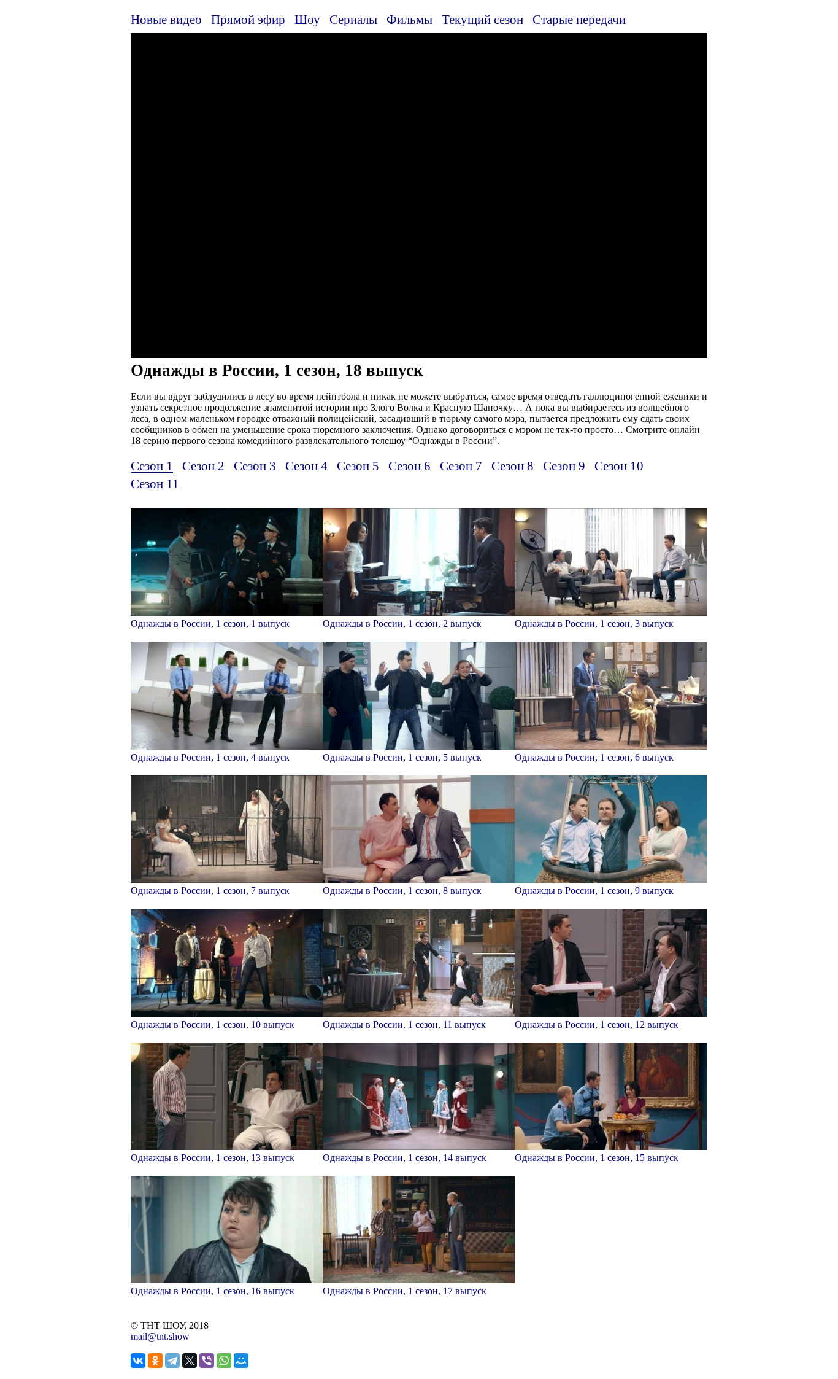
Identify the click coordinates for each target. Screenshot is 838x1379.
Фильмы (409, 19)
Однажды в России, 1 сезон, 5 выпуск (402, 757)
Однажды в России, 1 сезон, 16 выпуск (212, 1291)
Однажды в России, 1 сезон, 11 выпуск (404, 1024)
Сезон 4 (306, 466)
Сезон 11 (155, 483)
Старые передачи (579, 19)
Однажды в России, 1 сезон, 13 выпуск (212, 1157)
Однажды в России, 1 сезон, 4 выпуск (210, 757)
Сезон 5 (358, 466)
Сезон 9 (564, 466)
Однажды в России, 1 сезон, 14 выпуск (404, 1157)
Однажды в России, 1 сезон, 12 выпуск (596, 1024)
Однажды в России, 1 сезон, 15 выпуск (596, 1157)
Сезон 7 (461, 466)
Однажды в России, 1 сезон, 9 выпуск (594, 890)
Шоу (307, 19)
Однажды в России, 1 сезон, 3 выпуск (594, 623)
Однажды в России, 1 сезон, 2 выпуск (402, 623)
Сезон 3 (255, 466)
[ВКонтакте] (138, 1360)
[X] (189, 1360)
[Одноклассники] (155, 1360)
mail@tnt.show (160, 1336)
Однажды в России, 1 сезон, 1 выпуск (210, 623)
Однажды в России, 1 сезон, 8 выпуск (402, 890)
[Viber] (206, 1360)
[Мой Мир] (241, 1360)
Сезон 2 (203, 466)
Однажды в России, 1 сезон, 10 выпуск (212, 1024)
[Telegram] (172, 1360)
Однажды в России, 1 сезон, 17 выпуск (404, 1291)
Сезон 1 (152, 466)
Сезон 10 (619, 466)
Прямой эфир (248, 19)
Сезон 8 (512, 466)
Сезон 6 (409, 466)
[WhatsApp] (224, 1360)
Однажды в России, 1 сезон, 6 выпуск (594, 757)
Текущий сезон (482, 19)
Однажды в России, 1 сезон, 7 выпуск (210, 890)
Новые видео (166, 19)
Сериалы (353, 19)
